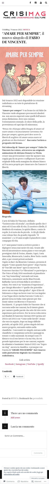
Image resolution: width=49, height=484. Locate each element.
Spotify (40, 364)
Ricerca (45, 3)
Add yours (15, 417)
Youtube (40, 3)
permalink (38, 398)
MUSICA (26, 30)
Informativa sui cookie (11, 474)
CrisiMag (6, 30)
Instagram (20, 364)
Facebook (9, 364)
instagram (34, 3)
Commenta (38, 453)
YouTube (31, 364)
